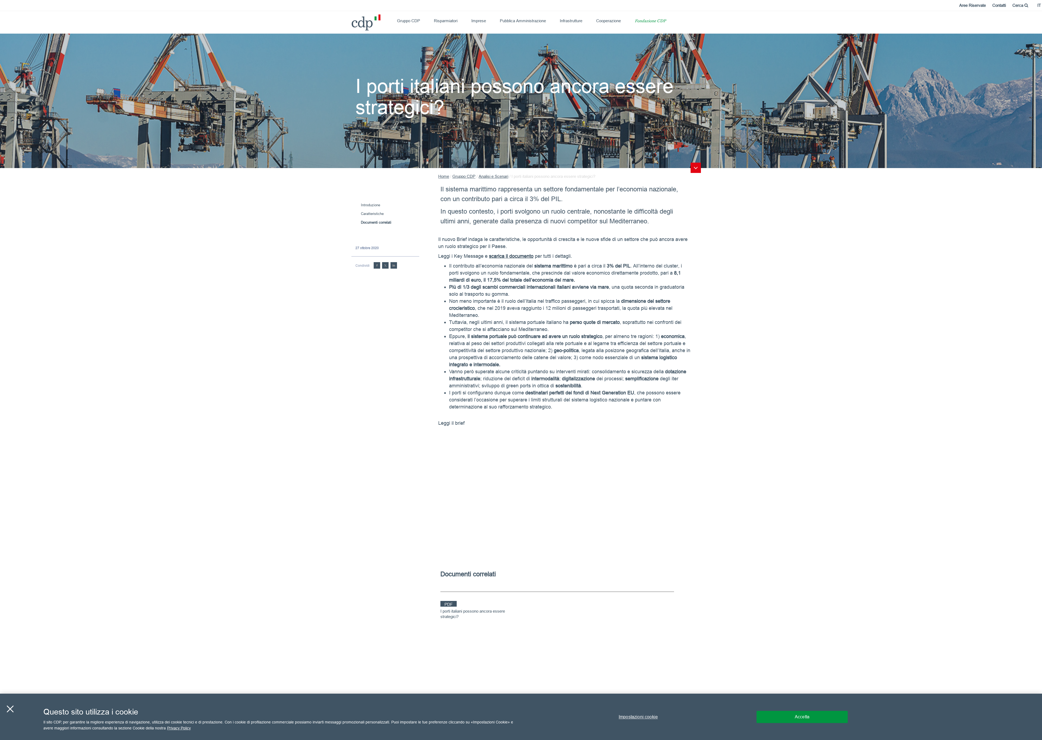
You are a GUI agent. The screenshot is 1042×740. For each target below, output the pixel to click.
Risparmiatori (446, 20)
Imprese (478, 20)
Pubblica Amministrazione (523, 20)
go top (696, 168)
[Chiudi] (10, 709)
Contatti (999, 5)
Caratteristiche (372, 213)
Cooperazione (608, 20)
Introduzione (370, 205)
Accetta (802, 716)
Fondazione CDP (650, 21)
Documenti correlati (376, 222)
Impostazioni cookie (638, 716)
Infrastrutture (571, 20)
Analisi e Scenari (493, 176)
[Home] (354, 20)
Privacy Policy (179, 728)
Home (443, 176)
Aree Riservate (972, 5)
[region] (521, 717)
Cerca (1018, 5)
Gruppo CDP (408, 20)
